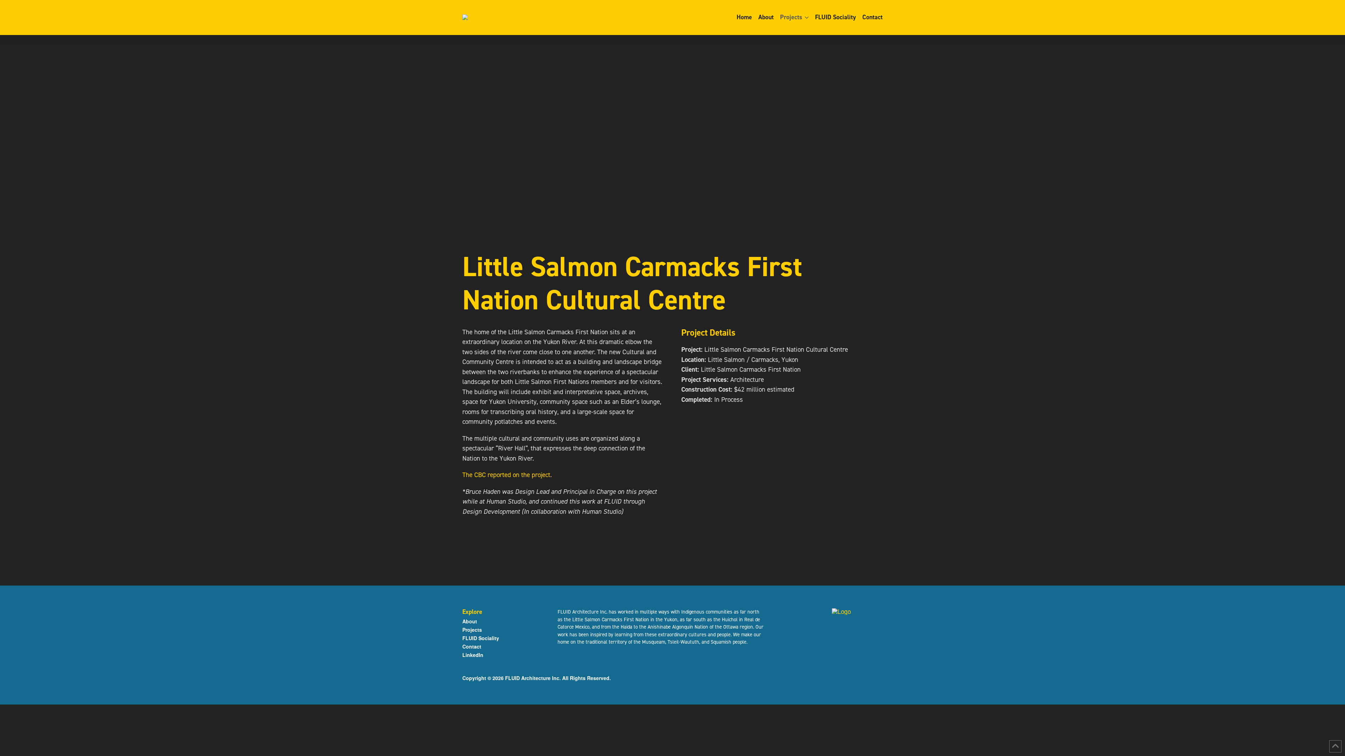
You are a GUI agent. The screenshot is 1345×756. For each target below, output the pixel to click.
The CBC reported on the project (506, 474)
